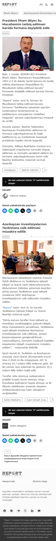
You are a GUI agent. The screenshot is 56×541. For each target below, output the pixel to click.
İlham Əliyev (11, 13)
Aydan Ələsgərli (18, 425)
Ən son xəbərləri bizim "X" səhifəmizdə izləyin (28, 182)
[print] (34, 210)
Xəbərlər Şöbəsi (18, 195)
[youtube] (39, 510)
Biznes (6, 33)
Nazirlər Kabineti (30, 170)
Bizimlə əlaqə (40, 481)
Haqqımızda (8, 481)
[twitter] (22, 210)
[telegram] (16, 210)
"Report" (7, 307)
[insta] (11, 510)
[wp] (10, 210)
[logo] (9, 4)
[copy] (40, 210)
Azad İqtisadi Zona (36, 400)
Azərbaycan (10, 170)
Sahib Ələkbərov (12, 400)
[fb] (4, 210)
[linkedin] (28, 210)
